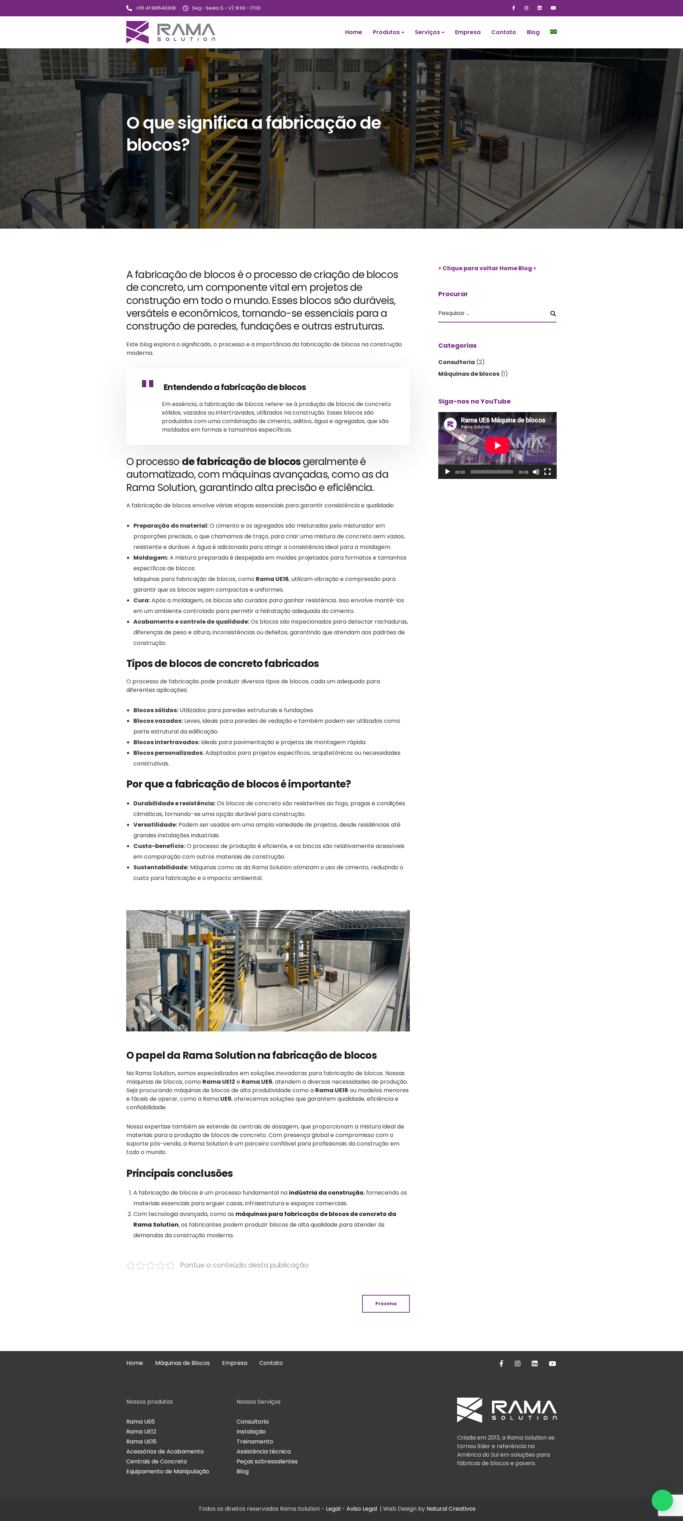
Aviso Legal (361, 1509)
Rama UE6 (140, 1422)
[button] (662, 1500)
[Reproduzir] (447, 471)
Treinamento (255, 1441)
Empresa (468, 32)
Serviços (427, 32)
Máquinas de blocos (468, 374)
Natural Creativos (451, 1509)
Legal (333, 1509)
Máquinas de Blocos (182, 1363)
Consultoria (456, 362)
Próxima (386, 1303)
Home (353, 32)
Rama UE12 (141, 1431)
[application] (497, 445)
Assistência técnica (264, 1451)
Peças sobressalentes (267, 1461)
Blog (533, 32)
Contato (503, 32)
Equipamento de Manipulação (167, 1471)
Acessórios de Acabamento (165, 1451)
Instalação (251, 1431)
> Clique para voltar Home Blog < (487, 268)
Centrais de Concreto (156, 1461)
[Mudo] (536, 471)
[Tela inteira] (547, 471)
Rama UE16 (141, 1441)
